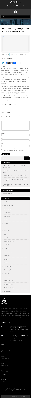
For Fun (6, 219)
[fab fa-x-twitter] (14, 6)
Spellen (6, 259)
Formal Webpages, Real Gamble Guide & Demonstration (14, 166)
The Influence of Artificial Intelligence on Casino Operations (15, 171)
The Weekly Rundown (9, 270)
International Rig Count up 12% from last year (15, 175)
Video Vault (7, 277)
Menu (4, 17)
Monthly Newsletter (9, 241)
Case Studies (7, 209)
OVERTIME (6, 248)
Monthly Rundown (8, 245)
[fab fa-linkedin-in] (20, 6)
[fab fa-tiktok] (23, 6)
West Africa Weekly (9, 287)
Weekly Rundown (8, 284)
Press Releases (8, 252)
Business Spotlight (8, 205)
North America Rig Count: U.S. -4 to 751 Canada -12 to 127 (15, 180)
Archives (10, 58)
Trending (6, 273)
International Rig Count (10, 227)
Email (3, 138)
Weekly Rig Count (8, 280)
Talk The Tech (7, 266)
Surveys (6, 262)
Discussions (7, 216)
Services (5, 379)
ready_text (7, 255)
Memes (6, 237)
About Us (5, 377)
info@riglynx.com (16, 2)
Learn (5, 234)
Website (3, 143)
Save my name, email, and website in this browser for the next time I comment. (14, 149)
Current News (7, 212)
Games (6, 223)
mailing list (9, 104)
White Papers (7, 291)
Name (3, 133)
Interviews (6, 230)
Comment (4, 120)
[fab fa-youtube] (17, 6)
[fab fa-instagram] (7, 6)
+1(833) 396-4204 (16, 1)
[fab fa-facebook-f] (11, 6)
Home (4, 374)
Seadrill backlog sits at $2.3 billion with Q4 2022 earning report (15, 185)
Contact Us (6, 384)
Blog (4, 381)
